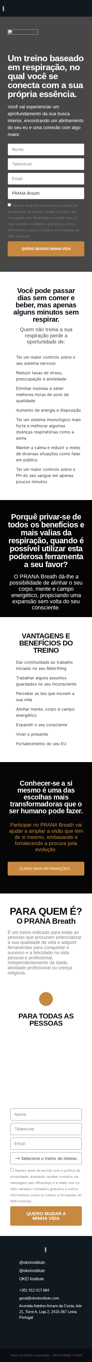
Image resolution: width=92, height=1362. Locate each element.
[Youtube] (60, 1332)
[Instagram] (46, 1332)
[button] (76, 8)
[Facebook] (32, 1332)
